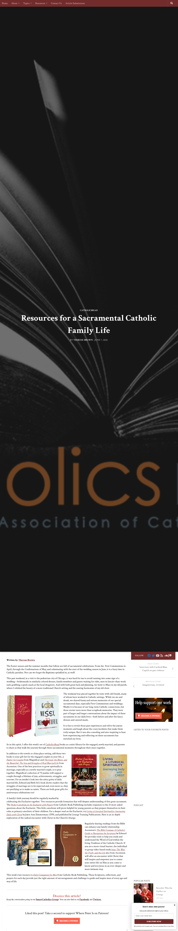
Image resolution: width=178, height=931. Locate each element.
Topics (26, 3)
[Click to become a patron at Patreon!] (67, 924)
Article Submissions (75, 3)
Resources (40, 3)
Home (5, 3)
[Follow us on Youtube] (157, 655)
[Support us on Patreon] (169, 655)
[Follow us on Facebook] (149, 655)
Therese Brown (83, 340)
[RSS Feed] (161, 655)
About (14, 3)
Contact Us (56, 3)
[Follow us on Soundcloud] (165, 655)
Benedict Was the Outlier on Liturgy (164, 891)
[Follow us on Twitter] (153, 655)
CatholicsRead (89, 310)
